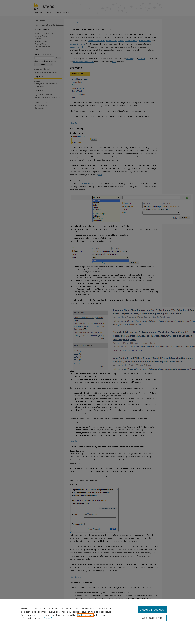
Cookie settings (85, 615)
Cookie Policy (50, 618)
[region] (97, 613)
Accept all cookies (152, 609)
